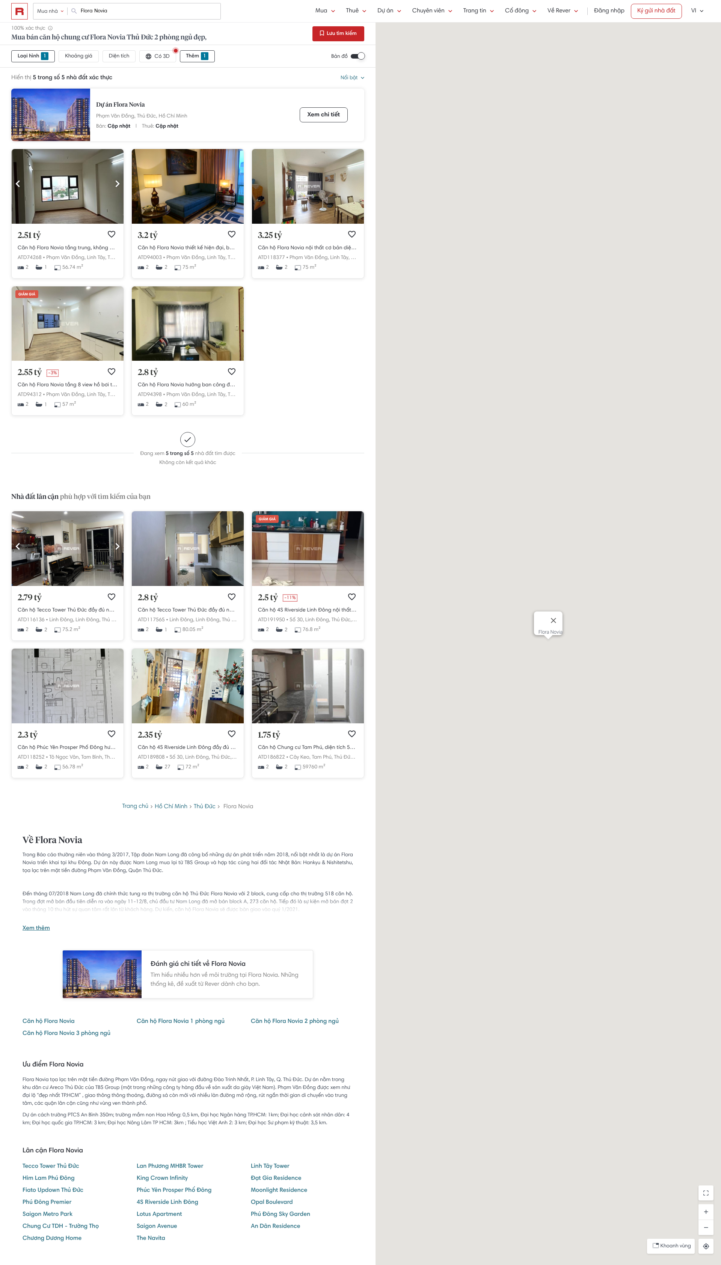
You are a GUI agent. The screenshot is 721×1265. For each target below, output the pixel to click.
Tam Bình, (92, 757)
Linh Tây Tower (270, 1167)
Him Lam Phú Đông (49, 1179)
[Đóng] (554, 620)
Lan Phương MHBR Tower (170, 1167)
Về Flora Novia (52, 840)
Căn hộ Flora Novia (49, 1022)
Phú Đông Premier (47, 1203)
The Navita (151, 1239)
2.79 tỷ (30, 598)
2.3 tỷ (28, 735)
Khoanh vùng (676, 1246)
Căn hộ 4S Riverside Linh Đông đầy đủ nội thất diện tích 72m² (188, 747)
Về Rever (559, 11)
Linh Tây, (96, 258)
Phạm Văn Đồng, (116, 116)
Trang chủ (135, 807)
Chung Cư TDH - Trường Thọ (61, 1227)
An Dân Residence (275, 1227)
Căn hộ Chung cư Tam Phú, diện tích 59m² (308, 747)
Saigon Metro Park (47, 1215)
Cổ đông (517, 11)
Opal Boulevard (272, 1203)
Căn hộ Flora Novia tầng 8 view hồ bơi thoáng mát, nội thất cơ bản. (68, 385)
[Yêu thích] (112, 234)
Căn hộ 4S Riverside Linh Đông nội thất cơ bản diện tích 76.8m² (308, 610)
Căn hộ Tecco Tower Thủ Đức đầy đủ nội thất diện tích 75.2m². (68, 610)
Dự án (385, 11)
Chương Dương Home (52, 1239)
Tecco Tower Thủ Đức (51, 1167)
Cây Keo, (300, 757)
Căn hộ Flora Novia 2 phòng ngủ (295, 1022)
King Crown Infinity (162, 1179)
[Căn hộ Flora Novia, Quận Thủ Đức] (188, 223)
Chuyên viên (428, 11)
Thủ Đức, (147, 116)
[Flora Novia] (50, 115)
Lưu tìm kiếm (341, 33)
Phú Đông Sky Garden (280, 1215)
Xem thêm (36, 929)
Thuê (352, 11)
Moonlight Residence (279, 1191)
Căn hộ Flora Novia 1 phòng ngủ (181, 1022)
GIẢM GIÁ (26, 295)
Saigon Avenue (157, 1227)
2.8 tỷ (148, 373)
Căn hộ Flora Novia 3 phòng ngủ (66, 1034)
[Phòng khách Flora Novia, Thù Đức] (68, 223)
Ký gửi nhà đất (656, 11)
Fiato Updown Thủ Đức (53, 1191)
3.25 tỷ (270, 236)
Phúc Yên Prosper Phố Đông (174, 1191)
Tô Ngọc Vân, (64, 757)
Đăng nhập (609, 11)
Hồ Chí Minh (173, 116)
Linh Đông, (61, 620)
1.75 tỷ (269, 735)
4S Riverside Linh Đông (167, 1203)
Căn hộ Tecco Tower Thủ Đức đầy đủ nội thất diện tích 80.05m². (188, 610)
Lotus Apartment (159, 1215)
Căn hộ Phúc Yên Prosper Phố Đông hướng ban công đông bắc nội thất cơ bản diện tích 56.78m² (68, 747)
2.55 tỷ (30, 373)
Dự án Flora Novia (120, 105)
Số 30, (297, 620)
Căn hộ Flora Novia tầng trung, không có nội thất (68, 248)
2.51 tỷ (29, 236)
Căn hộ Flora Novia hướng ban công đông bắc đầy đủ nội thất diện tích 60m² (188, 385)
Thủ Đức (205, 807)
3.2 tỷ (148, 236)
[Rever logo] (19, 11)
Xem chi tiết (324, 115)
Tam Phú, (322, 757)
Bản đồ (339, 56)
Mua (321, 11)
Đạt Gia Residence (276, 1179)
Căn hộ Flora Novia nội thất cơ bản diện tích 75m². (308, 248)
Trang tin (474, 11)
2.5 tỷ (268, 598)
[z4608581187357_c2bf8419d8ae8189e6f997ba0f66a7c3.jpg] (308, 722)
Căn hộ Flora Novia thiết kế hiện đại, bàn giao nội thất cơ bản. (188, 248)
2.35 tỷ (150, 735)
